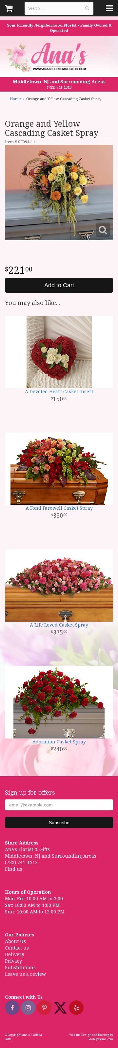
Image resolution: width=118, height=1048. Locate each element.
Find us (13, 869)
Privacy (13, 961)
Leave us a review (25, 974)
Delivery (14, 954)
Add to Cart (59, 285)
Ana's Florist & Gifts (47, 57)
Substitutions (20, 967)
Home (15, 99)
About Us (15, 941)
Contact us (17, 948)
